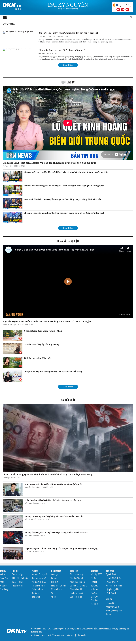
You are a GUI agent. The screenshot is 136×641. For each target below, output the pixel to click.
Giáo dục (74, 570)
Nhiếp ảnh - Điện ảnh (58, 585)
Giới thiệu (35, 635)
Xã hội (2, 581)
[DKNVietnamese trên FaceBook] (117, 5)
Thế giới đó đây (17, 585)
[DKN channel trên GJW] (125, 5)
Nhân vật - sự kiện (9, 325)
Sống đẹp (94, 585)
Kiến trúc (54, 581)
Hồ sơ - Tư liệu (17, 581)
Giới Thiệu (18, 8)
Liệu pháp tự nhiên (113, 589)
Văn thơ (54, 593)
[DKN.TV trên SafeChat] (114, 5)
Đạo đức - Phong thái (32, 487)
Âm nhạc (54, 574)
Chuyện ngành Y (112, 581)
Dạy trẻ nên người (76, 593)
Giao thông (4, 589)
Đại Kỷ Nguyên (84, 629)
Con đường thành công (78, 585)
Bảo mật (70, 635)
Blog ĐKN (94, 596)
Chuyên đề (35, 593)
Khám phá (95, 589)
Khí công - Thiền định (114, 585)
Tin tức (108, 614)
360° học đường (76, 596)
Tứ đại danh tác (37, 589)
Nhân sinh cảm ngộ (39, 578)
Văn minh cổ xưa (57, 589)
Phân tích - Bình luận (20, 578)
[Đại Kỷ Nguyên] (12, 4)
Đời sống (42, 53)
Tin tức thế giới (17, 574)
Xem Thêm (68, 65)
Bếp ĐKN (94, 581)
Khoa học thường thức (114, 610)
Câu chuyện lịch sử (39, 585)
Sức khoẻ (94, 604)
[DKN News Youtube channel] (118, 9)
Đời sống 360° (96, 574)
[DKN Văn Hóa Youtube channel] (127, 9)
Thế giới (15, 570)
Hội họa (54, 578)
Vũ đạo (53, 596)
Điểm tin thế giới (30, 519)
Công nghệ (110, 603)
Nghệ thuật (36, 596)
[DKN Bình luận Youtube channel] (122, 9)
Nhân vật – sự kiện (68, 241)
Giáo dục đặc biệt (76, 578)
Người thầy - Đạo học (77, 581)
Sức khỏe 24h (111, 593)
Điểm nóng (29, 503)
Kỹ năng (94, 593)
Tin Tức (5, 166)
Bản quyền (81, 635)
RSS (43, 635)
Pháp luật (28, 551)
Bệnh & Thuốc (111, 574)
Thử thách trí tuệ (76, 574)
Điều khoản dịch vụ (56, 635)
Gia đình (94, 578)
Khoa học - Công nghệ (47, 36)
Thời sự (3, 570)
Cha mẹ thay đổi (76, 589)
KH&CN (109, 599)
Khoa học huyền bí (112, 606)
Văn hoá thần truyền (39, 581)
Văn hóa (35, 570)
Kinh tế (5, 478)
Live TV (71, 82)
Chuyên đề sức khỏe (113, 578)
